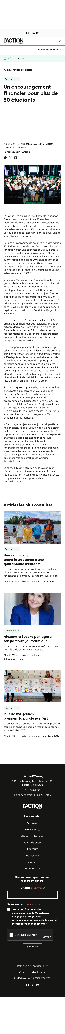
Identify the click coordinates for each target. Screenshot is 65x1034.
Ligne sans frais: (32, 794)
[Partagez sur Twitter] (10, 157)
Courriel (32, 888)
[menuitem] (48, 49)
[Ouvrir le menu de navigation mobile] (58, 41)
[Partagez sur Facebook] (5, 157)
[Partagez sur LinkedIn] (15, 157)
